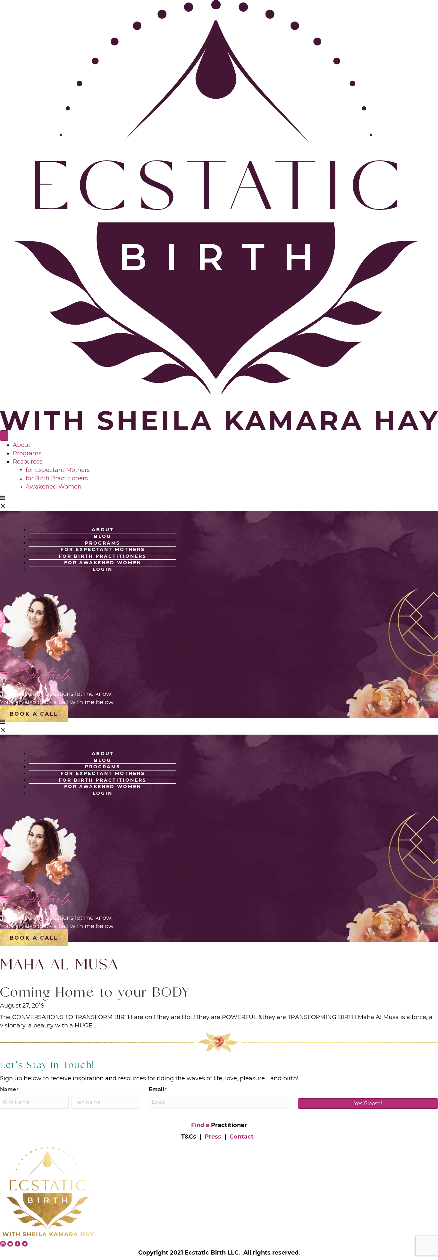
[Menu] (4, 435)
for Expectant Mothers (58, 470)
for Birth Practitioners (57, 478)
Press (213, 1136)
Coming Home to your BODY (95, 993)
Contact (242, 1136)
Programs (27, 453)
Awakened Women (53, 486)
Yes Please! (368, 1103)
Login (103, 569)
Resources (28, 461)
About (21, 445)
